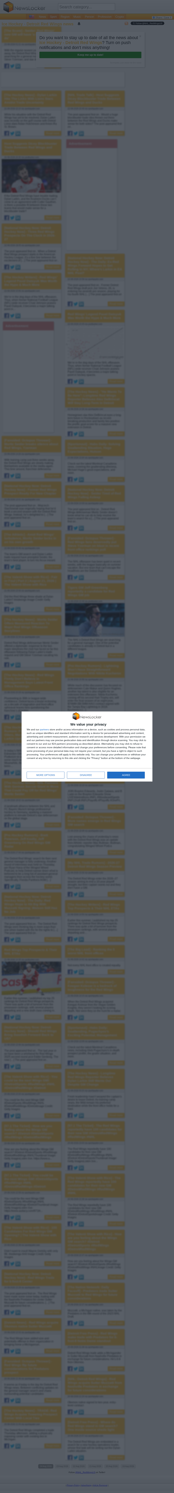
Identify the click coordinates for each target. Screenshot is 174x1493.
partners (44, 729)
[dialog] (87, 746)
